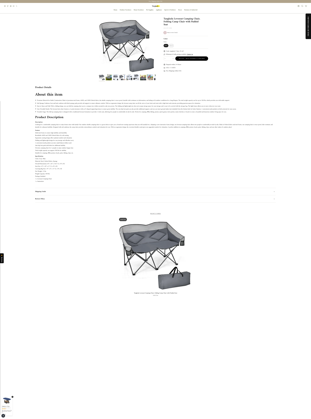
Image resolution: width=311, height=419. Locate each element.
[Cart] (306, 6)
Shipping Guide (40, 191)
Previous (98, 45)
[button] (125, 10)
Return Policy (40, 198)
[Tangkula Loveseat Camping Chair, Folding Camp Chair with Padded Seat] (155, 254)
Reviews (1, 259)
